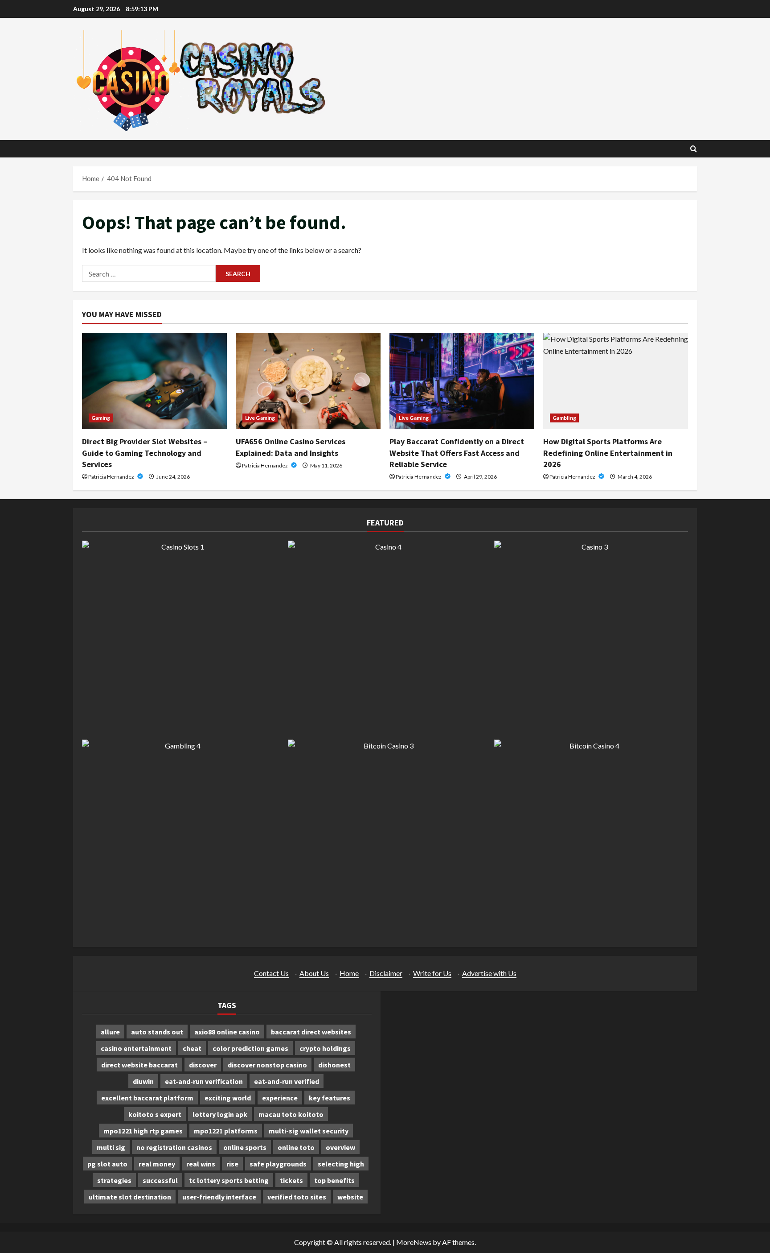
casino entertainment (136, 1048)
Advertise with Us (489, 973)
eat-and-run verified (286, 1081)
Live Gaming (260, 417)
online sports (244, 1147)
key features (329, 1097)
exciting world (228, 1097)
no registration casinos (174, 1147)
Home (349, 973)
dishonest (334, 1064)
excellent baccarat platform (147, 1097)
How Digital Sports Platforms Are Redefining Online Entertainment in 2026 (607, 452)
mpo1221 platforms (226, 1130)
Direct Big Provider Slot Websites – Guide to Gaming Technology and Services (144, 452)
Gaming (101, 417)
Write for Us (432, 973)
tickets (291, 1180)
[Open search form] (693, 148)
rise (232, 1163)
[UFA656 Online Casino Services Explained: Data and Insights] (308, 381)
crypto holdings (325, 1048)
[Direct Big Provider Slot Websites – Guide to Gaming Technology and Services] (154, 381)
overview (340, 1147)
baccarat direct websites (311, 1031)
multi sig (111, 1147)
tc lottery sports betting (229, 1180)
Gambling (564, 417)
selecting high (341, 1163)
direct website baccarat (139, 1064)
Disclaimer (385, 973)
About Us (314, 973)
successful (160, 1180)
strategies (114, 1180)
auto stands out (157, 1031)
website (350, 1196)
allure (110, 1031)
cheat (192, 1048)
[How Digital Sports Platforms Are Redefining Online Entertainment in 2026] (615, 381)
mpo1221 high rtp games (143, 1130)
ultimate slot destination (130, 1196)
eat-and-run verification (204, 1081)
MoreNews (413, 1242)
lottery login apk (219, 1114)
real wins (200, 1163)
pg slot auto (107, 1163)
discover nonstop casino (267, 1064)
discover (203, 1064)
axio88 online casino (227, 1031)
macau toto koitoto (291, 1114)
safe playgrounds (278, 1163)
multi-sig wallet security (308, 1130)
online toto (296, 1147)
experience (280, 1097)
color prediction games (250, 1048)
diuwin (143, 1081)
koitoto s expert (154, 1114)
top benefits (334, 1180)
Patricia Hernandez (111, 476)
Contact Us (271, 973)
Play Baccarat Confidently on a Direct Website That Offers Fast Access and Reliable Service (456, 452)
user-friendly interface (219, 1196)
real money (157, 1163)
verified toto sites (296, 1196)
